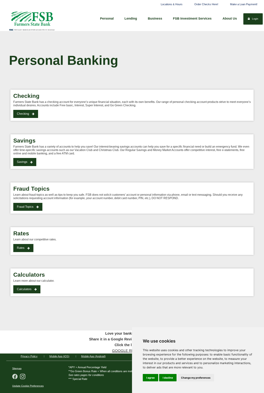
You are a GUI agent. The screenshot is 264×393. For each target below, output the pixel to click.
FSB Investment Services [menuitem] (192, 18)
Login (255, 18)
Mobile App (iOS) (59, 356)
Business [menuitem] (155, 18)
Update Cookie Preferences (28, 385)
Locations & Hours (171, 4)
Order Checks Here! (206, 4)
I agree (150, 377)
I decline (168, 377)
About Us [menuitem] (230, 18)
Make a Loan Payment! (243, 4)
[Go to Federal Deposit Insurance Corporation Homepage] (31, 29)
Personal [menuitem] (107, 18)
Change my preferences (195, 377)
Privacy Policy (29, 356)
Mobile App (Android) (93, 356)
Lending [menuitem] (130, 18)
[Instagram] (21, 377)
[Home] (31, 18)
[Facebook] (15, 377)
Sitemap (17, 368)
